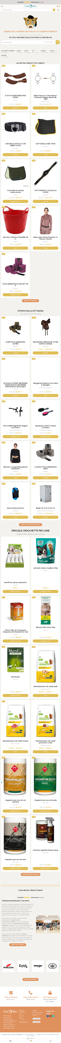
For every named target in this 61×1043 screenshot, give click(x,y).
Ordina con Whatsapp (11, 997)
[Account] (58, 9)
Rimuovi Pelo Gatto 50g (45, 627)
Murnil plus (15, 677)
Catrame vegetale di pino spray (45, 850)
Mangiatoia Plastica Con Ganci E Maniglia (45, 384)
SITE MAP (21, 1019)
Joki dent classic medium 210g (45, 568)
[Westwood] (52, 966)
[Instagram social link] (50, 1016)
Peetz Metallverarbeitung (45, 511)
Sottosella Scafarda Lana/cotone (15, 191)
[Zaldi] (23, 966)
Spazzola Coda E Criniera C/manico (45, 427)
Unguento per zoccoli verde (46, 800)
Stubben (15, 511)
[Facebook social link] (48, 1016)
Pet (20, 1014)
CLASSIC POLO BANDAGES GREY (46, 468)
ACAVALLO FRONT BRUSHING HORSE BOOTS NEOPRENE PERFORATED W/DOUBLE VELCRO (15, 386)
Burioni (15, 195)
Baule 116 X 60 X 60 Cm (45, 508)
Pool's (15, 100)
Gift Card (21, 1015)
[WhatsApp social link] (53, 1016)
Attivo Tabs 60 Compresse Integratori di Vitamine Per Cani (15, 631)
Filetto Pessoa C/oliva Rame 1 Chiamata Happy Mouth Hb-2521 (45, 97)
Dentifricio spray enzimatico (15, 582)
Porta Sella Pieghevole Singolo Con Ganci (15, 427)
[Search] (54, 10)
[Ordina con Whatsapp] (11, 993)
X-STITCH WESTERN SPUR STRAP (15, 96)
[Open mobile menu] (1, 6)
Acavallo (45, 195)
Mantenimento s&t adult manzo (15, 741)
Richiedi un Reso (23, 1022)
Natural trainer (45, 689)
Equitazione (22, 1012)
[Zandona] (8, 966)
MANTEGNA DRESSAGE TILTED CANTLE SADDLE (45, 343)
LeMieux (15, 288)
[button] (30, 2)
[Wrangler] (37, 966)
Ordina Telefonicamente (30, 997)
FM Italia (15, 804)
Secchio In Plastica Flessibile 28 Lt (15, 238)
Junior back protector (15, 508)
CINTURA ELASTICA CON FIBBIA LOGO (15, 145)
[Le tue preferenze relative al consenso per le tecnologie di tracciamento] (1, 782)
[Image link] (10, 1011)
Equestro (15, 148)
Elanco (45, 570)
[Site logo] (30, 6)
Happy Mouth (45, 101)
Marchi (20, 1017)
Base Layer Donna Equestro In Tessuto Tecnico (46, 238)
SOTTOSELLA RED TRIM (45, 144)
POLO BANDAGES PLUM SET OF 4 (15, 285)
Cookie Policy (37, 1021)
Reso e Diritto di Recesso (37, 1015)
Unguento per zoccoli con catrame (15, 801)
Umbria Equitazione (45, 387)
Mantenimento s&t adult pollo (46, 686)
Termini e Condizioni (38, 1012)
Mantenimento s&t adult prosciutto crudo (45, 742)
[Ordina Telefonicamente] (30, 993)
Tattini (15, 241)
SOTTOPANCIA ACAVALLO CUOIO (46, 191)
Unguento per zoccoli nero (15, 859)
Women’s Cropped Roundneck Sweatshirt (15, 468)
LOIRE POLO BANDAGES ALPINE (15, 343)
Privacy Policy (37, 1018)
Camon (15, 585)
